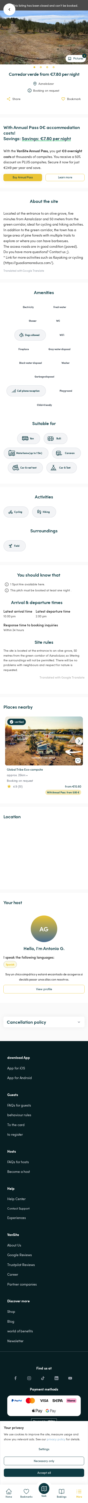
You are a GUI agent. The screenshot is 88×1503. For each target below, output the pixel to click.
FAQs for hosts (18, 1162)
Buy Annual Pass (23, 177)
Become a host (18, 1171)
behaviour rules (19, 1115)
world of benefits (20, 1331)
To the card (16, 1124)
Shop (11, 1311)
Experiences (16, 1217)
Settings (44, 1449)
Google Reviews (19, 1254)
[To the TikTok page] (43, 1377)
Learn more (65, 177)
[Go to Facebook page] (15, 1377)
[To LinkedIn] (56, 1377)
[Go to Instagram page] (29, 1377)
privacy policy (56, 1439)
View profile (44, 989)
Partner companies (22, 1284)
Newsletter (15, 1341)
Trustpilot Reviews (21, 1264)
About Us (14, 1245)
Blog (10, 1321)
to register (15, 1134)
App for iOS (16, 1068)
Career (12, 1274)
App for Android (19, 1077)
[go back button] (9, 9)
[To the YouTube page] (70, 1377)
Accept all (44, 1473)
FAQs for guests (19, 1105)
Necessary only (44, 1461)
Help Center (16, 1198)
